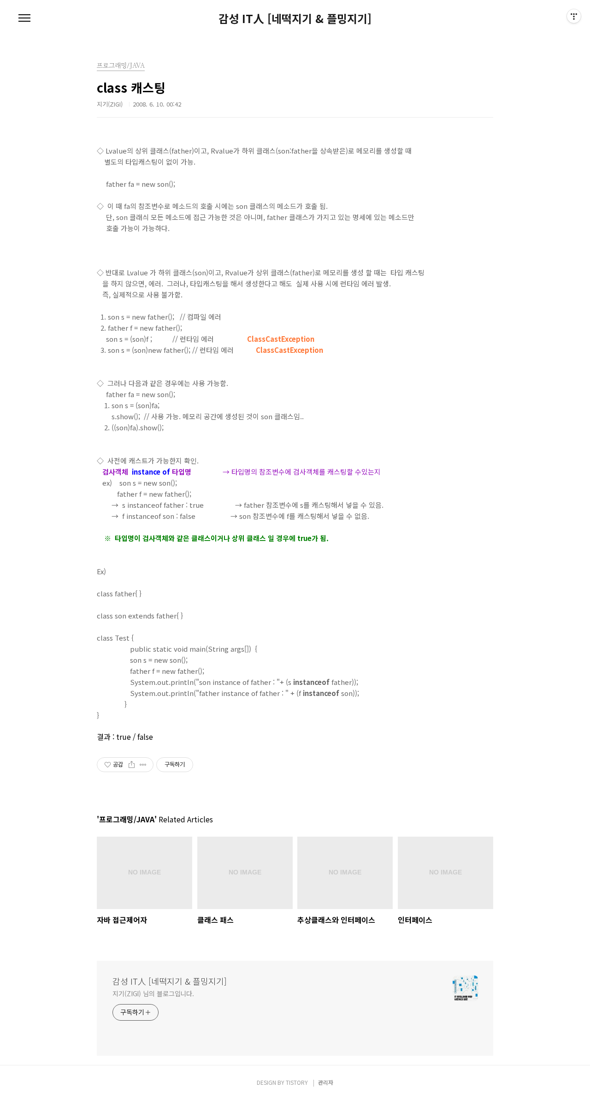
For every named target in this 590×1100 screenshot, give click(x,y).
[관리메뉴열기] (574, 16)
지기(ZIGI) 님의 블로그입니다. (153, 993)
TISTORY (297, 1082)
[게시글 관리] (143, 765)
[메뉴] (24, 18)
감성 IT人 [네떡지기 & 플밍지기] (295, 18)
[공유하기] (131, 765)
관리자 (325, 1082)
